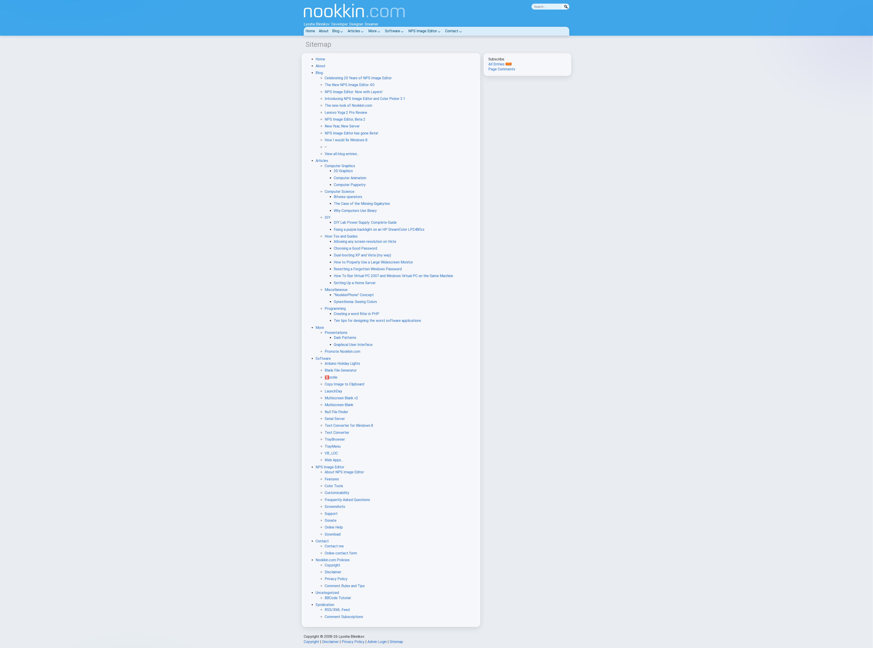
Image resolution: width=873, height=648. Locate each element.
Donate (330, 520)
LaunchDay (333, 391)
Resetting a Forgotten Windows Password (368, 269)
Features (332, 479)
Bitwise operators (348, 197)
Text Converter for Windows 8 (349, 425)
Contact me (334, 546)
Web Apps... (334, 460)
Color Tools (334, 486)
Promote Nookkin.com (342, 351)
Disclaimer (333, 572)
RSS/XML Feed (337, 610)
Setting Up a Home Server (355, 283)
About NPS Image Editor (344, 472)
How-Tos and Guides (341, 236)
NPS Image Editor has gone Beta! (351, 133)
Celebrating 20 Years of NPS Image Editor (358, 78)
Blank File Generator (341, 370)
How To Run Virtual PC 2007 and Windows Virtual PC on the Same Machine (393, 276)
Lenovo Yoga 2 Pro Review (346, 112)
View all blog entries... (342, 154)
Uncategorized (327, 593)
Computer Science (339, 191)
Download (333, 534)
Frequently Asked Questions (347, 500)
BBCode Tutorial (338, 598)
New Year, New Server (342, 126)
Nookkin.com (370, 13)
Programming (335, 308)
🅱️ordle (331, 377)
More (372, 31)
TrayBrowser (335, 439)
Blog (335, 31)
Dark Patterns (345, 337)
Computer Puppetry (350, 185)
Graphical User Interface (353, 345)
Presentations (336, 332)
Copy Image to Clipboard (344, 384)
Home (310, 31)
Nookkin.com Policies (333, 560)
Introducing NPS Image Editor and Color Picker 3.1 (365, 99)
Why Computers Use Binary (355, 211)
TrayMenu (333, 446)
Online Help (334, 527)
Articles (354, 31)
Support (331, 513)
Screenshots (335, 506)
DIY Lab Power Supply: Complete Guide (365, 222)
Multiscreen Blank (339, 405)
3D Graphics (343, 171)
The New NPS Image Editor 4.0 (349, 85)
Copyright (332, 565)
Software (392, 31)
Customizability (337, 493)
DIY (327, 217)
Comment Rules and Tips (345, 586)
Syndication (325, 605)
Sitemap (396, 642)
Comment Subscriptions (344, 617)
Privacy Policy (336, 579)
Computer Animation (350, 178)
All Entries (496, 64)
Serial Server (335, 419)
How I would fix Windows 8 (346, 140)
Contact (451, 31)
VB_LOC (331, 453)
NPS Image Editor (422, 31)
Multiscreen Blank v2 (341, 398)
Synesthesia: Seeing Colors (355, 302)
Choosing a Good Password (355, 248)
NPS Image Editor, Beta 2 (345, 119)
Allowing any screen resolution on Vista (365, 241)
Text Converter (337, 432)
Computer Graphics (340, 166)
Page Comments (501, 69)
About (324, 31)
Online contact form (341, 553)
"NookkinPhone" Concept (354, 295)
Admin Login (377, 642)
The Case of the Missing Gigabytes (362, 203)
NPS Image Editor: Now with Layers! (354, 92)
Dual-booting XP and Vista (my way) (362, 255)
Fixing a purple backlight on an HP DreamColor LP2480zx (379, 229)
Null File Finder (336, 412)
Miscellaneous (336, 290)
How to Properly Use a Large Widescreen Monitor (373, 262)
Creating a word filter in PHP (356, 314)
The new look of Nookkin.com (348, 105)
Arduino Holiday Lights (342, 363)
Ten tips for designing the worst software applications (377, 320)
